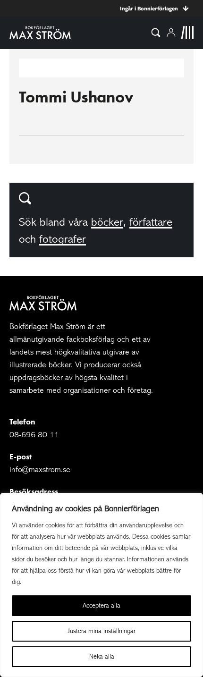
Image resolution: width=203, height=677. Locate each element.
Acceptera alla (101, 605)
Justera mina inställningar (101, 631)
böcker (107, 222)
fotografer (62, 239)
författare (150, 222)
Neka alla (101, 656)
